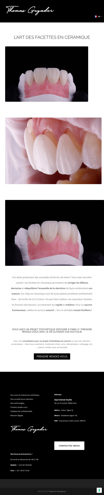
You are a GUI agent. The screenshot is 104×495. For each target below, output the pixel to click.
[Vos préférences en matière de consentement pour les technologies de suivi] (99, 490)
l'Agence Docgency (57, 491)
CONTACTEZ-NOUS (69, 445)
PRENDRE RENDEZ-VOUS (52, 356)
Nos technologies (17, 403)
